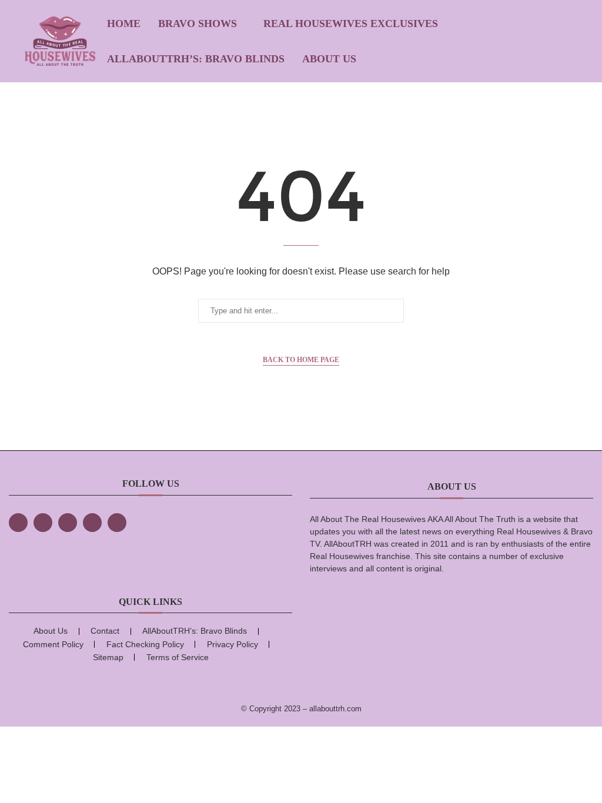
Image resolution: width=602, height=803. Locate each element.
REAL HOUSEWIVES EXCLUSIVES (350, 23)
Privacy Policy (232, 644)
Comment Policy (53, 644)
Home (124, 23)
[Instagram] (67, 522)
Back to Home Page (301, 360)
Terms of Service (177, 657)
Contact (105, 630)
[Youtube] (117, 522)
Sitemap (108, 657)
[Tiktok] (92, 522)
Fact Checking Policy (145, 644)
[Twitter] (43, 522)
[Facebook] (18, 522)
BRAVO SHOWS (197, 23)
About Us (329, 59)
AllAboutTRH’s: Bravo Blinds (196, 59)
